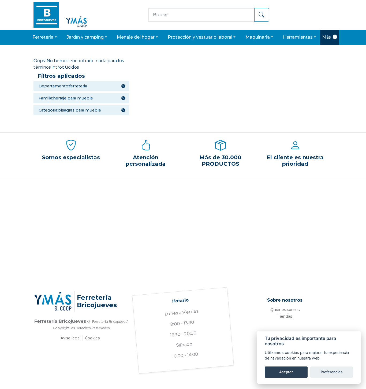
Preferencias (331, 372)
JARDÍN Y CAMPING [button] (85, 37)
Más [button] (326, 37)
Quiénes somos (285, 309)
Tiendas (285, 316)
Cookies (92, 338)
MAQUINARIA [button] (257, 37)
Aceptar (286, 372)
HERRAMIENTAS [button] (298, 37)
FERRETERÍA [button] (43, 37)
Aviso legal (70, 338)
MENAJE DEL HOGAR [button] (136, 37)
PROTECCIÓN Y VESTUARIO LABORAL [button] (200, 37)
